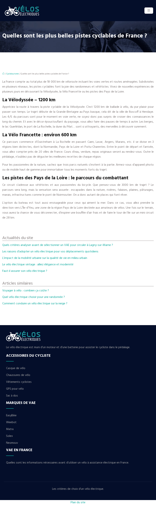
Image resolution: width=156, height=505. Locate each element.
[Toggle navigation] (148, 10)
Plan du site (78, 502)
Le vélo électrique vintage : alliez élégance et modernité (37, 264)
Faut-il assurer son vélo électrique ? (24, 271)
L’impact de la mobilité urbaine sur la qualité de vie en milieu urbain (44, 258)
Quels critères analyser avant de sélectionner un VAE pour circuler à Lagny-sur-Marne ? (57, 245)
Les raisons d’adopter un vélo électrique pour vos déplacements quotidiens (50, 251)
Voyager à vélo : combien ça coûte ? (25, 290)
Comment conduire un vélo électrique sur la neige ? (34, 303)
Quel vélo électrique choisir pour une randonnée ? (33, 297)
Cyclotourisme (12, 74)
